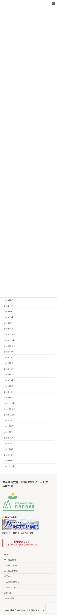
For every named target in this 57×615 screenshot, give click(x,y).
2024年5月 (9, 306)
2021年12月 (9, 466)
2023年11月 (9, 340)
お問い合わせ (10, 598)
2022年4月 (9, 449)
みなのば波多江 (12, 582)
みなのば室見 (12, 587)
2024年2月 (9, 323)
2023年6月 (9, 369)
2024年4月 (9, 311)
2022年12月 (9, 403)
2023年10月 (9, 346)
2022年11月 (9, 409)
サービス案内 (10, 560)
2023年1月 (9, 397)
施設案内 (8, 576)
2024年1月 (9, 329)
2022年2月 (9, 460)
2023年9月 (9, 352)
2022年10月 (9, 415)
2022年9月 (9, 420)
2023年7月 (9, 363)
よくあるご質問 (11, 571)
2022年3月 (9, 455)
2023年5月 (9, 374)
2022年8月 (9, 426)
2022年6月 (9, 438)
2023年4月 (9, 380)
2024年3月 (9, 317)
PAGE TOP (52, 593)
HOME (7, 554)
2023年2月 (9, 392)
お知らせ (8, 593)
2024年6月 (9, 300)
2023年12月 (9, 334)
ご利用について (11, 565)
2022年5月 (9, 443)
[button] (21, 543)
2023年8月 (9, 357)
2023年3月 (9, 386)
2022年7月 (9, 432)
